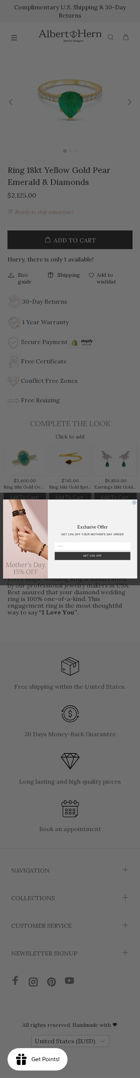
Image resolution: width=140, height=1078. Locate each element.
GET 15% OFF (92, 556)
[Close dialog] (134, 502)
